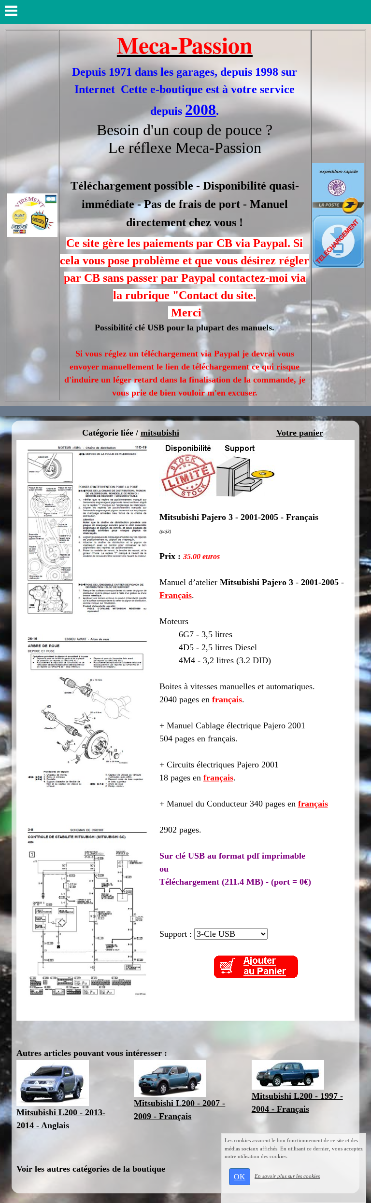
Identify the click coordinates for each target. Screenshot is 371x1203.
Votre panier (299, 432)
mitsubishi (160, 432)
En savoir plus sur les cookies (287, 1176)
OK (239, 1177)
